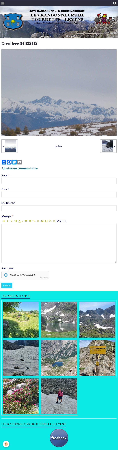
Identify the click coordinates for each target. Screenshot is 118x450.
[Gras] (3, 221)
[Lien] (34, 221)
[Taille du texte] (16, 221)
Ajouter (7, 285)
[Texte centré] (30, 221)
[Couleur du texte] (21, 221)
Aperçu (62, 221)
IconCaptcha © (44, 277)
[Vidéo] (46, 221)
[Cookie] (6, 444)
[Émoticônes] (54, 221)
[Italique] (7, 221)
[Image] (42, 221)
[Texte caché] (38, 221)
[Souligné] (11, 221)
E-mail (5, 189)
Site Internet (8, 202)
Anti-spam (7, 268)
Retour (59, 145)
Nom (4, 175)
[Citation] (26, 221)
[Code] (50, 221)
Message (6, 216)
